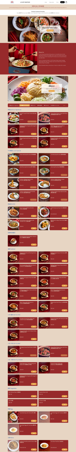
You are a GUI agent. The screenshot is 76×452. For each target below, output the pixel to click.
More (64, 105)
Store (57, 2)
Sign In (62, 2)
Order (46, 2)
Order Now (51, 91)
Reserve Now (16, 30)
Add (64, 121)
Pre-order (34, 162)
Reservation (51, 2)
